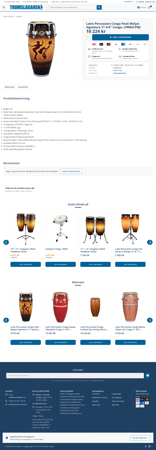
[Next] (150, 242)
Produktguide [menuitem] (116, 397)
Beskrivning (9, 87)
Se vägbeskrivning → (40, 403)
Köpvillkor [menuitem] (95, 401)
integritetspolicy (98, 380)
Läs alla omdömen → (140, 438)
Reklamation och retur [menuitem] (99, 397)
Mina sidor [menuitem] (115, 405)
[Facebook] (145, 446)
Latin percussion (119, 73)
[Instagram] (149, 446)
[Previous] (6, 242)
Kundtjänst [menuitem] (128, 1)
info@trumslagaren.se (17, 397)
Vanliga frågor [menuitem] (116, 394)
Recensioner (23, 87)
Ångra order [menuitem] (96, 405)
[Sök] (99, 7)
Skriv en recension (71, 171)
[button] (3, 6)
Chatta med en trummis (18, 404)
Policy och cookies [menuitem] (118, 401)
